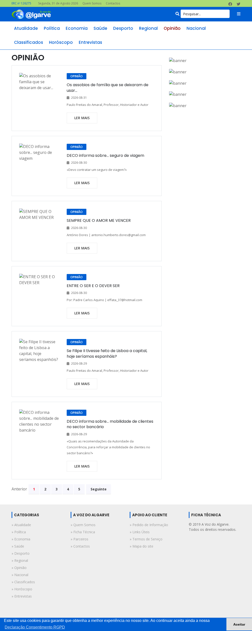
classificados (28, 42)
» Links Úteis (140, 532)
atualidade (26, 28)
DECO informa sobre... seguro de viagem (105, 155)
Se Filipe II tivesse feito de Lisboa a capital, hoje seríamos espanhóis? (107, 353)
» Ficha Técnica (83, 532)
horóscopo (61, 42)
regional (148, 28)
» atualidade (21, 524)
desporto (123, 28)
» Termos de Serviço (146, 539)
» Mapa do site (141, 546)
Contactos (113, 3)
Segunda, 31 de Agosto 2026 (58, 3)
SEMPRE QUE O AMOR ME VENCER (99, 220)
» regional (20, 560)
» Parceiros (79, 539)
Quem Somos (91, 3)
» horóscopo (22, 589)
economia (77, 28)
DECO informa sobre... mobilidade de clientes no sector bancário (110, 424)
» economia (21, 539)
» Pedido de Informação (149, 524)
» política (19, 532)
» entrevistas (22, 596)
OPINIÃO (76, 76)
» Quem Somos (83, 524)
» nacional (20, 574)
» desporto (21, 553)
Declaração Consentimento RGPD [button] (35, 627)
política (52, 28)
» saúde (18, 546)
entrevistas (90, 42)
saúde (100, 28)
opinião (172, 28)
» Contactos (80, 546)
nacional (196, 28)
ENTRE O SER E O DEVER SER (93, 286)
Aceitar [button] (239, 624)
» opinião (19, 567)
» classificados (23, 582)
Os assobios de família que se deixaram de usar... (107, 87)
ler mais (82, 117)
